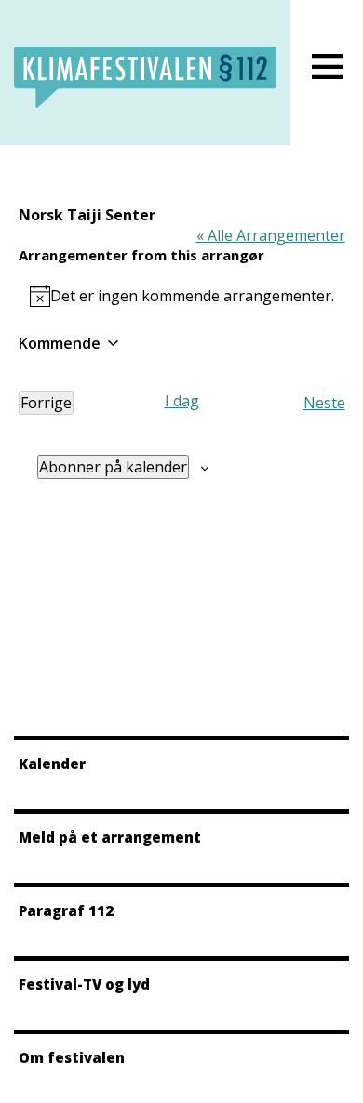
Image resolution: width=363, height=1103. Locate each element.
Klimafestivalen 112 (145, 77)
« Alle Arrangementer (270, 235)
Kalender (52, 763)
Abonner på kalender (113, 467)
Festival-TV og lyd (84, 984)
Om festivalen (72, 1057)
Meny (326, 66)
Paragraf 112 (66, 910)
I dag (182, 401)
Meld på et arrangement (110, 837)
